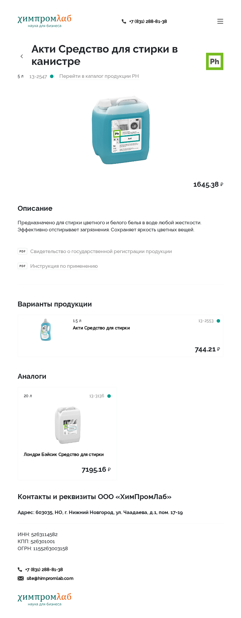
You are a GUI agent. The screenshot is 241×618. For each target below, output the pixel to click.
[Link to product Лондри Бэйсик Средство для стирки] (67, 425)
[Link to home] (44, 21)
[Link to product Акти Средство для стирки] (45, 329)
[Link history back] (22, 56)
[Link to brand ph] (214, 61)
